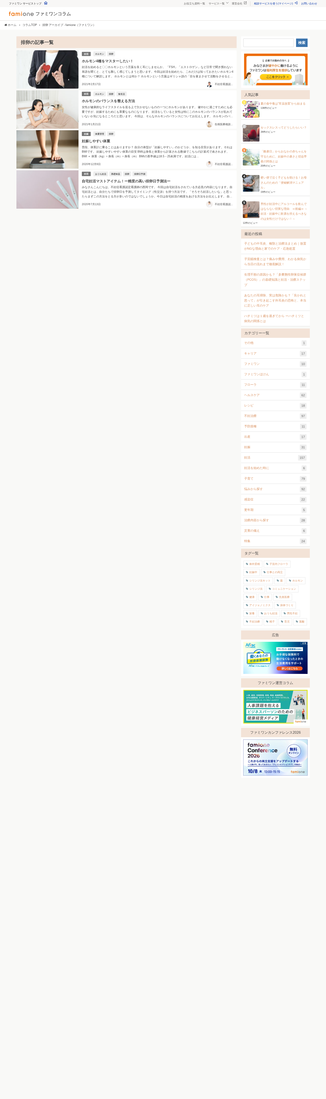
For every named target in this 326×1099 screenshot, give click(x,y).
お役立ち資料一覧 (194, 3)
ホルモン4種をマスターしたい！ (108, 61)
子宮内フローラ (278, 564)
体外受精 (254, 564)
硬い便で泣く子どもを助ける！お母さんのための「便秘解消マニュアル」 (284, 182)
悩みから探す (274, 489)
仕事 (266, 597)
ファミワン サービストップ (25, 3)
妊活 (86, 54)
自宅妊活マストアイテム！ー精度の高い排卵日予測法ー (126, 181)
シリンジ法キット (260, 580)
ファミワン (274, 364)
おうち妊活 (100, 174)
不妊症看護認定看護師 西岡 (232, 164)
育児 (287, 621)
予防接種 (274, 426)
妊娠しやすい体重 (96, 141)
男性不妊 (292, 613)
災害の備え (274, 530)
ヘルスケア (274, 395)
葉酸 (301, 621)
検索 (301, 42)
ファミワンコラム (53, 14)
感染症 (274, 499)
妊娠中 (253, 572)
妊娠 (86, 134)
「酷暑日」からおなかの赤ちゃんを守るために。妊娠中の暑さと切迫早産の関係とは (284, 156)
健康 (252, 597)
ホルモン (99, 54)
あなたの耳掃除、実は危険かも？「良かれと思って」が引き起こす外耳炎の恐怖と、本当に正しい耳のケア (275, 300)
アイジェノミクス (260, 605)
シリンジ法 (256, 588)
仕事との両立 (275, 572)
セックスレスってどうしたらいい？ (284, 127)
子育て (274, 478)
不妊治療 (274, 416)
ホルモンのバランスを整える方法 (108, 101)
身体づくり (286, 605)
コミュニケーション (284, 588)
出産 (274, 436)
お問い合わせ (309, 3)
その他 (274, 342)
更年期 (274, 510)
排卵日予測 (139, 174)
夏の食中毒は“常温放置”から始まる (283, 103)
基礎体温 (115, 174)
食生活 (121, 94)
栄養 (252, 613)
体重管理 (99, 134)
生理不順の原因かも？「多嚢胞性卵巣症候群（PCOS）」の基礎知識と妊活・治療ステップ (275, 279)
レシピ (274, 405)
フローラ (274, 384)
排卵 (111, 54)
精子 (272, 621)
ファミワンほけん (274, 374)
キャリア (274, 353)
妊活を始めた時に (274, 468)
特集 (274, 541)
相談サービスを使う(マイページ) (274, 3)
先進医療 (284, 597)
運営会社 (237, 3)
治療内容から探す (274, 520)
